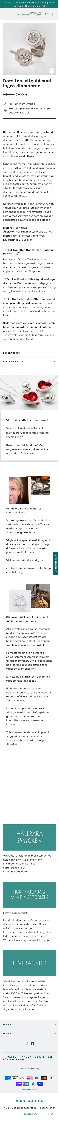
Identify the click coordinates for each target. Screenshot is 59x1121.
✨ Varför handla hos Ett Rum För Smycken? (27, 1058)
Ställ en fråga (13, 362)
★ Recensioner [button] (56, 563)
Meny (7, 1024)
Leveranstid (11, 353)
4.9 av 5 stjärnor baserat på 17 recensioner (29, 1107)
